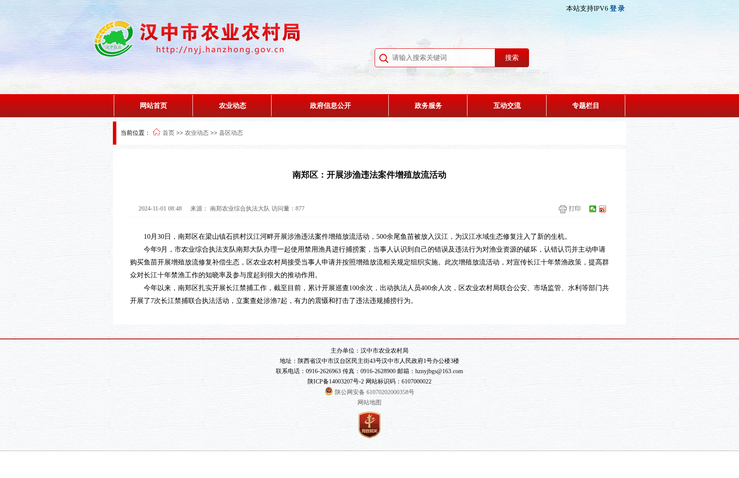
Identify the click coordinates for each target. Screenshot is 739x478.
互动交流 (507, 105)
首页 (168, 133)
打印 (574, 208)
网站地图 (369, 402)
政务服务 (428, 105)
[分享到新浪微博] (602, 208)
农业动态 (232, 105)
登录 (618, 8)
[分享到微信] (593, 208)
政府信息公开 (330, 105)
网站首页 (153, 105)
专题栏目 (586, 105)
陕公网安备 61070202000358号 (374, 392)
